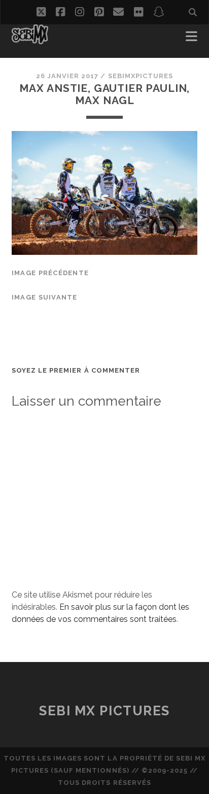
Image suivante (45, 297)
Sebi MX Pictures (104, 710)
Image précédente (50, 273)
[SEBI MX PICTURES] (30, 39)
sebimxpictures (140, 76)
